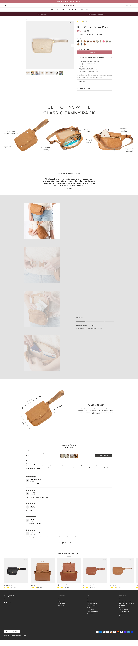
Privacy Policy (61, 605)
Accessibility (90, 613)
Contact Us (90, 601)
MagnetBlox (122, 613)
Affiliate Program (123, 609)
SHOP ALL (52, 9)
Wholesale (121, 607)
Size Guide (89, 607)
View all (69, 556)
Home (17, 19)
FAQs (88, 599)
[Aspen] (81, 41)
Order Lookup (61, 603)
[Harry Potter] (84, 44)
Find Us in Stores (91, 605)
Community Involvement (125, 601)
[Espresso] (87, 41)
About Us (121, 599)
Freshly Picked (10, 635)
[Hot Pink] (103, 41)
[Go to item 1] (62, 456)
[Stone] (110, 41)
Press (120, 618)
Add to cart (94, 52)
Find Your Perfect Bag (92, 603)
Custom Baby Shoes (124, 611)
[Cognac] (94, 41)
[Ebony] (78, 41)
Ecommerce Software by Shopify (19, 635)
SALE (87, 9)
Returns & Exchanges (92, 611)
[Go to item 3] (72, 456)
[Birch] (97, 41)
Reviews (121, 616)
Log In (60, 599)
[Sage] (106, 41)
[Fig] (100, 41)
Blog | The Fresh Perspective (126, 603)
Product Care (90, 609)
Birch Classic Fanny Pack (24, 19)
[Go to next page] (78, 543)
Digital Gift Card (62, 601)
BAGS (58, 9)
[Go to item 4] (76, 456)
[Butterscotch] (84, 41)
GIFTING (81, 9)
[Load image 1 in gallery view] (50, 45)
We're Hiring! (122, 605)
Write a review (103, 455)
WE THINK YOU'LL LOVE (69, 554)
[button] (80, 22)
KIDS (68, 9)
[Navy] (81, 44)
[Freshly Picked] (69, 5)
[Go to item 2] (67, 456)
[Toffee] (78, 44)
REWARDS (74, 9)
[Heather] (91, 41)
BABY (63, 9)
